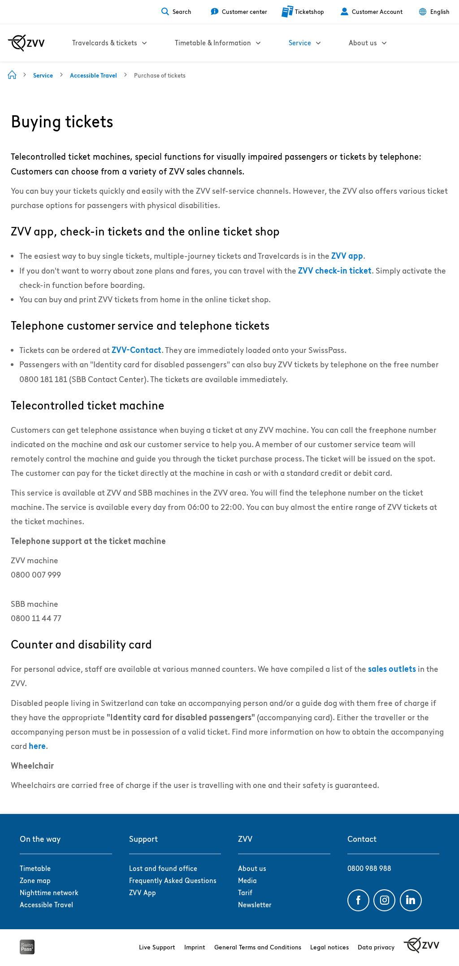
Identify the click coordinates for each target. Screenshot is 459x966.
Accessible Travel (46, 905)
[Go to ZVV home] (26, 43)
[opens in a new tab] (27, 951)
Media (247, 880)
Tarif (245, 892)
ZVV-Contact (136, 350)
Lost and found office (163, 868)
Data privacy (376, 947)
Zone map (35, 880)
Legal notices (329, 947)
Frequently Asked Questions (173, 880)
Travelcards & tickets (104, 43)
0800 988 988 (369, 868)
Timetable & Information (213, 43)
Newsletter (255, 905)
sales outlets (392, 669)
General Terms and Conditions (257, 947)
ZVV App (142, 892)
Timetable (35, 868)
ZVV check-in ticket (335, 270)
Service (300, 43)
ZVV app (347, 256)
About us (363, 43)
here (37, 746)
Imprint (194, 947)
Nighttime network (49, 892)
